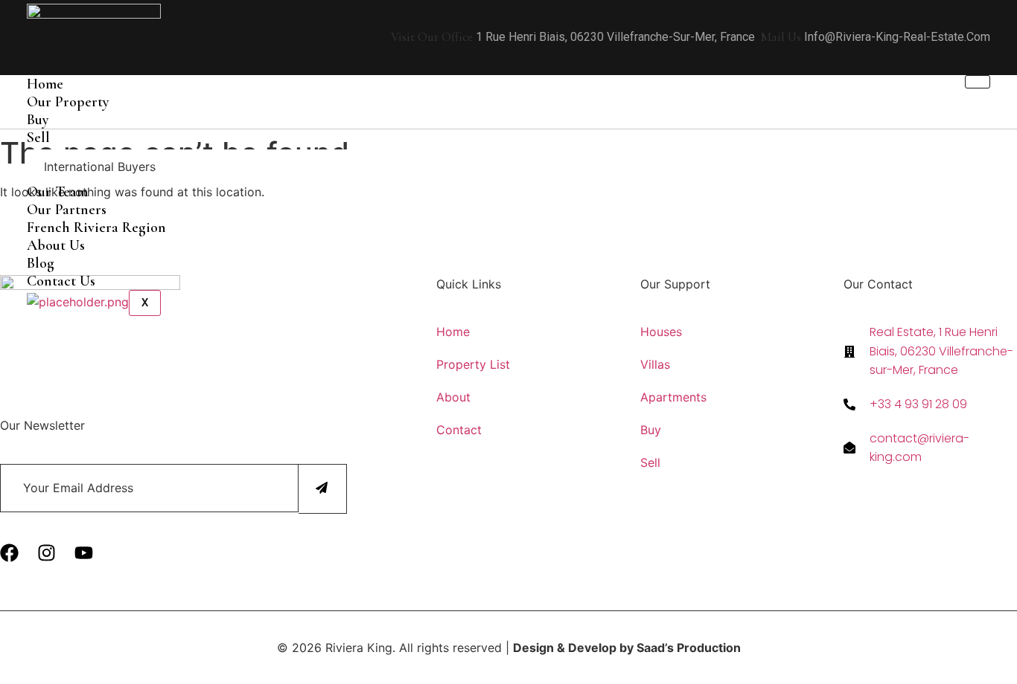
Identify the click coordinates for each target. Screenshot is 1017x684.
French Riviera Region (96, 227)
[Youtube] (83, 552)
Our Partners (66, 210)
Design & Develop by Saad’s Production (627, 647)
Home (45, 84)
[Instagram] (46, 552)
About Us (56, 245)
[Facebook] (9, 552)
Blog (40, 263)
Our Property (68, 102)
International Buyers (100, 166)
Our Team (57, 192)
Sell (38, 137)
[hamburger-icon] (977, 81)
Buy (38, 120)
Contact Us (61, 281)
